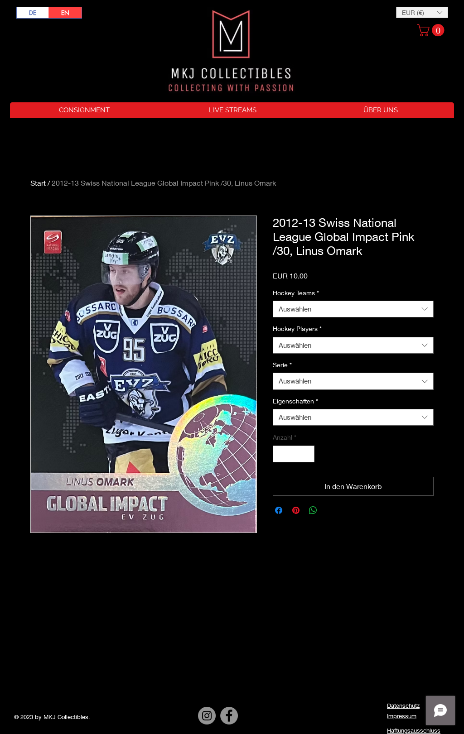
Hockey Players (297, 328)
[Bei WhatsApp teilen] (313, 510)
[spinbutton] (293, 454)
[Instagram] (207, 715)
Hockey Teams (296, 293)
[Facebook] (229, 715)
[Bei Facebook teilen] (278, 510)
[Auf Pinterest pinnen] (295, 510)
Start (38, 182)
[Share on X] (330, 510)
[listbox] (422, 12)
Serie (282, 365)
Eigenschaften (295, 401)
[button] (422, 12)
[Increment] (307, 454)
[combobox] (353, 309)
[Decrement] (279, 454)
